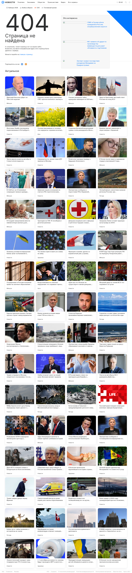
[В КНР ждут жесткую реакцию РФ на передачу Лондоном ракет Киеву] (112, 245)
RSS (48, 571)
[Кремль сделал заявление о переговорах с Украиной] (112, 121)
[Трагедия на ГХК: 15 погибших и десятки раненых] (50, 214)
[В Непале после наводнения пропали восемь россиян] (112, 553)
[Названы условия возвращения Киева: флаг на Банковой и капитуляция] (19, 245)
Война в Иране (27, 7)
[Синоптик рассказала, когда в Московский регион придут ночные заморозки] (50, 399)
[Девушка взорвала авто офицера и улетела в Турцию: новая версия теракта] (81, 214)
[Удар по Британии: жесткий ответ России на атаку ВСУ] (112, 90)
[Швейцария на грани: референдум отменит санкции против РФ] (50, 522)
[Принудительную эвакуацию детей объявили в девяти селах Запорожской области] (81, 553)
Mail (3, 571)
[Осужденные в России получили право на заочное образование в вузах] (19, 275)
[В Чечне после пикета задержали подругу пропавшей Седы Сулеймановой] (112, 152)
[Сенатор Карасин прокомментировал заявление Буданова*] (81, 306)
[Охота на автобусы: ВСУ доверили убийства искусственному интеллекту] (112, 368)
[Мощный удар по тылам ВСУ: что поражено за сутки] (112, 275)
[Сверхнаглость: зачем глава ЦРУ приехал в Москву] (50, 152)
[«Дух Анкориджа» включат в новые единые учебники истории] (50, 430)
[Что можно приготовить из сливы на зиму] (50, 245)
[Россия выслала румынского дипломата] (81, 522)
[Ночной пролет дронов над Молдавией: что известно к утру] (112, 461)
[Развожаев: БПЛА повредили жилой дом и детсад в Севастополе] (19, 430)
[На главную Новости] (9, 2)
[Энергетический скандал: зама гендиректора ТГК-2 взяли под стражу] (19, 553)
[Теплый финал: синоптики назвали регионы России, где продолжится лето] (112, 183)
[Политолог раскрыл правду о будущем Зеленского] (81, 152)
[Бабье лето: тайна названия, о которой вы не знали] (19, 522)
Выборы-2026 (13, 7)
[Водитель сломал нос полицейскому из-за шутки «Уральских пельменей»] (81, 491)
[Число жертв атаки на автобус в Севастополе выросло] (19, 152)
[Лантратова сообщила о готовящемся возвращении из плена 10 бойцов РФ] (112, 430)
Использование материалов (103, 571)
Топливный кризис (50, 7)
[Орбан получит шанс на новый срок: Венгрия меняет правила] (50, 368)
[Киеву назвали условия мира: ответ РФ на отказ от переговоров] (50, 306)
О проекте (54, 571)
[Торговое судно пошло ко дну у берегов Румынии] (112, 337)
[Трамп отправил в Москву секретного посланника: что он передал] (19, 368)
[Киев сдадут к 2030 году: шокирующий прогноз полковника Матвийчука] (112, 491)
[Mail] (3, 2)
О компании (9, 571)
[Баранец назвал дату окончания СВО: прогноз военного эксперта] (50, 90)
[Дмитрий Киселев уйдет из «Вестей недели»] (19, 90)
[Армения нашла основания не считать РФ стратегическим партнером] (50, 183)
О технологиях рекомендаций (66, 571)
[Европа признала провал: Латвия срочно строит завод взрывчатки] (19, 306)
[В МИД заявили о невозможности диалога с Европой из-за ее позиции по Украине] (112, 522)
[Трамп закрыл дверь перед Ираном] (19, 491)
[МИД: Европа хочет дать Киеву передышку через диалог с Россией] (19, 399)
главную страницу (26, 54)
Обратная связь (117, 571)
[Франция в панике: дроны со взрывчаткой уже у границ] (81, 245)
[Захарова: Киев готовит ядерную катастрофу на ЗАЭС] (112, 214)
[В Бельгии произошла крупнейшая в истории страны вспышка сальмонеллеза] (81, 461)
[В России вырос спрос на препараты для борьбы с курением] (81, 368)
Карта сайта (126, 571)
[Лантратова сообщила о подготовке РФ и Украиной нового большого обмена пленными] (81, 183)
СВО (38, 7)
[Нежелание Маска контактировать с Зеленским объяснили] (19, 337)
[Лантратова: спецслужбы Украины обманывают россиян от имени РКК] (81, 337)
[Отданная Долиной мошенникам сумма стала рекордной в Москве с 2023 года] (81, 121)
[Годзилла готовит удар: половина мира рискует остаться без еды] (112, 306)
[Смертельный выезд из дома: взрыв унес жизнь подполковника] (50, 491)
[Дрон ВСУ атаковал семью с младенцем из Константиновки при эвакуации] (19, 461)
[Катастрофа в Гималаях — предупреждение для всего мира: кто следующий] (81, 399)
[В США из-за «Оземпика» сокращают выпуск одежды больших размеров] (19, 183)
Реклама (16, 571)
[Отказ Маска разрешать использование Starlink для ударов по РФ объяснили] (81, 430)
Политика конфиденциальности (85, 571)
